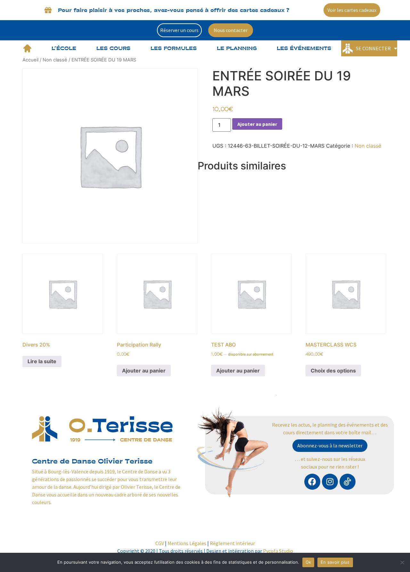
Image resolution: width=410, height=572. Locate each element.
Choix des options (333, 370)
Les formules (174, 48)
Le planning (237, 48)
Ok (308, 562)
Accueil (30, 60)
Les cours (113, 48)
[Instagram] (330, 482)
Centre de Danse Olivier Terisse (92, 461)
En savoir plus (335, 562)
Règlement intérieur (232, 543)
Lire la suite (42, 361)
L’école (64, 48)
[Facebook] (312, 482)
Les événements (304, 48)
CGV (159, 543)
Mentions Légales (187, 543)
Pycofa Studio (278, 551)
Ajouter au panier (257, 124)
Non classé (55, 60)
